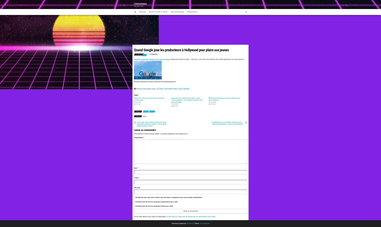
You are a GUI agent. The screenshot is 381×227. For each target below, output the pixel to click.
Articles (142, 12)
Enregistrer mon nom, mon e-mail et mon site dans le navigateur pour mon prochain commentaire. (169, 197)
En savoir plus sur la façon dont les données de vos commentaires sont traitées (190, 217)
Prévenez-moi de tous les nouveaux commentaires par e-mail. (157, 202)
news (152, 111)
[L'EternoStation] (135, 12)
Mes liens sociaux (177, 12)
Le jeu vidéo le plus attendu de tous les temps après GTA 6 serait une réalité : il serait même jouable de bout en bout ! (151, 124)
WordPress (190, 223)
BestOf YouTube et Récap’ (158, 12)
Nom (136, 168)
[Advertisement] (190, 30)
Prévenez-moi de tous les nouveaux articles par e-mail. (154, 206)
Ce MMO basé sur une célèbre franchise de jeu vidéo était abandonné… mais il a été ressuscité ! (227, 123)
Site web (137, 188)
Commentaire (139, 137)
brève (146, 111)
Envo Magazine (204, 223)
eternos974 (154, 54)
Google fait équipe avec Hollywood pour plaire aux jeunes (151, 59)
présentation (192, 12)
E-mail (136, 178)
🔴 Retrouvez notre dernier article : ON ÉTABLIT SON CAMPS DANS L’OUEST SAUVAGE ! (162, 89)
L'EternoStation (140, 4)
